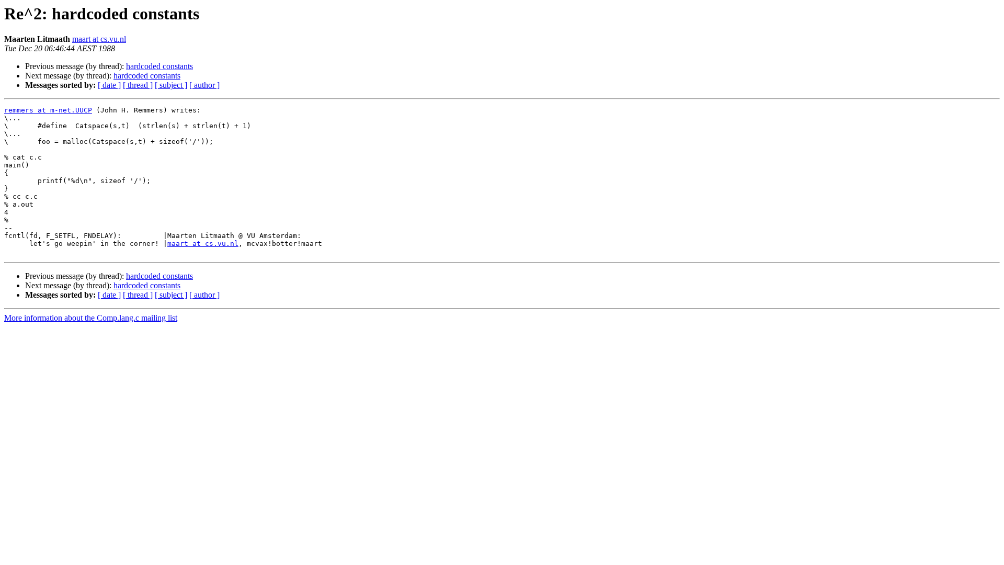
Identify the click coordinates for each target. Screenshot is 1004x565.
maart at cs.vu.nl (99, 39)
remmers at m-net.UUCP (48, 110)
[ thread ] (138, 85)
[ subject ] (171, 85)
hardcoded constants (159, 66)
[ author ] (204, 85)
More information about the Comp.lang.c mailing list (90, 317)
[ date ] (109, 85)
